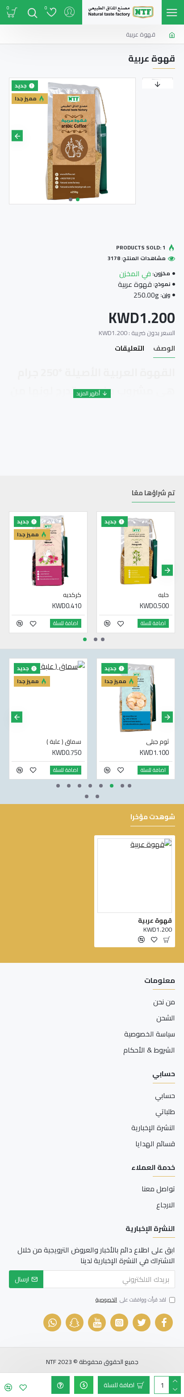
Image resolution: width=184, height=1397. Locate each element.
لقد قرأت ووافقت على (131, 1300)
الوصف (164, 349)
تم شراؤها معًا (153, 494)
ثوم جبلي (157, 742)
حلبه (163, 595)
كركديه (72, 595)
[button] (127, 135)
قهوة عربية (155, 920)
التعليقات (129, 349)
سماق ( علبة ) (63, 742)
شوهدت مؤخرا (152, 818)
